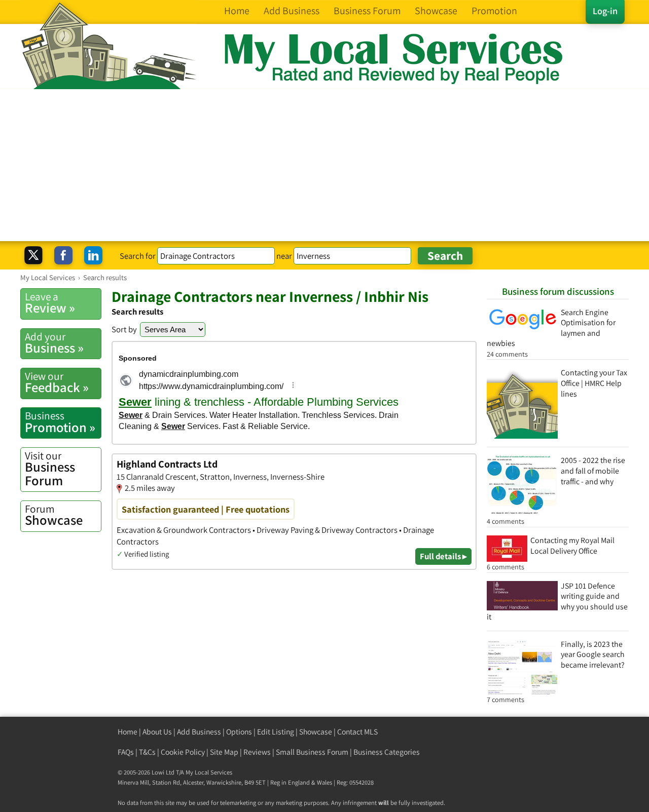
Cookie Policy (183, 752)
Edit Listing (275, 732)
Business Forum (50, 468)
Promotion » (60, 422)
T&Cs (147, 752)
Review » (50, 303)
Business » (54, 343)
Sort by (124, 329)
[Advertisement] (324, 165)
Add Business (199, 732)
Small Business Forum (312, 752)
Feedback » (57, 382)
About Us (157, 732)
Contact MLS (357, 732)
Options (239, 732)
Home (127, 732)
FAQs (126, 752)
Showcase (54, 515)
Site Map (224, 752)
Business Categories (386, 752)
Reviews (257, 752)
